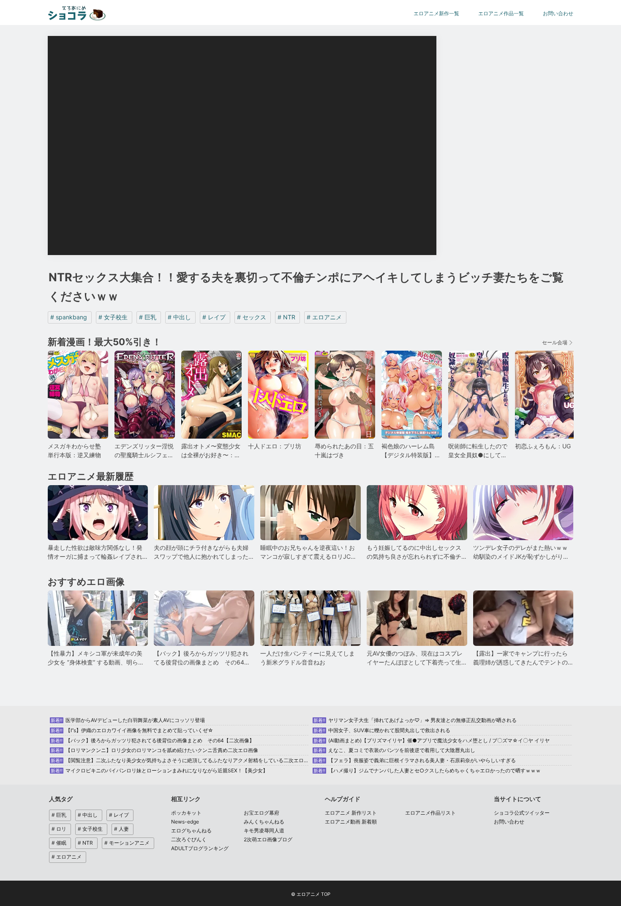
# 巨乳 (147, 317)
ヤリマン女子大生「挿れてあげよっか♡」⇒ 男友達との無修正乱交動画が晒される (415, 720)
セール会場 (554, 342)
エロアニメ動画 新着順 (351, 821)
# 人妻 (121, 829)
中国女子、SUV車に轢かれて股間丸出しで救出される (381, 730)
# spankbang (68, 317)
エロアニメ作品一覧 (501, 13)
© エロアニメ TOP (310, 894)
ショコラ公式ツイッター (522, 813)
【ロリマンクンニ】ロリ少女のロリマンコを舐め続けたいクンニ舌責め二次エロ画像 (154, 750)
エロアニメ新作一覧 (436, 13)
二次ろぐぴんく (189, 839)
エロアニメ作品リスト (430, 813)
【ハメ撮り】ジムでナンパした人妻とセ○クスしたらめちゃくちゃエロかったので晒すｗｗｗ (427, 770)
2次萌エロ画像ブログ (268, 839)
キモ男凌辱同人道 (264, 830)
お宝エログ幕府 (261, 813)
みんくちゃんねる (264, 821)
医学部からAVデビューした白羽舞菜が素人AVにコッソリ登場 (128, 720)
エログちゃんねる (191, 830)
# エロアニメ (324, 317)
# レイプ (214, 317)
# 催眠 (59, 843)
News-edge (185, 821)
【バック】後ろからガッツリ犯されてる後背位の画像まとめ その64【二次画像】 (152, 740)
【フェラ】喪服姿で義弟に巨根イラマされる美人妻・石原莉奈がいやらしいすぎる (414, 760)
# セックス (251, 317)
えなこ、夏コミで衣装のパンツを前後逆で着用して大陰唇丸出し (394, 750)
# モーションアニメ (127, 843)
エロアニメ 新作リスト (351, 813)
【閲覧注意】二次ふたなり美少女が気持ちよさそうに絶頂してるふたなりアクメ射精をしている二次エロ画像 (182, 760)
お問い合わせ (558, 13)
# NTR (286, 317)
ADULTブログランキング (200, 848)
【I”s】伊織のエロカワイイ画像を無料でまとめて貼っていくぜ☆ (132, 730)
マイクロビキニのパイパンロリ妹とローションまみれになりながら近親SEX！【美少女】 (159, 770)
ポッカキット (186, 813)
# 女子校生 (113, 317)
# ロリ (59, 829)
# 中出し (179, 317)
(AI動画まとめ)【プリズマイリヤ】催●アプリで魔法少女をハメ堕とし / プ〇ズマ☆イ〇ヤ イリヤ (431, 740)
